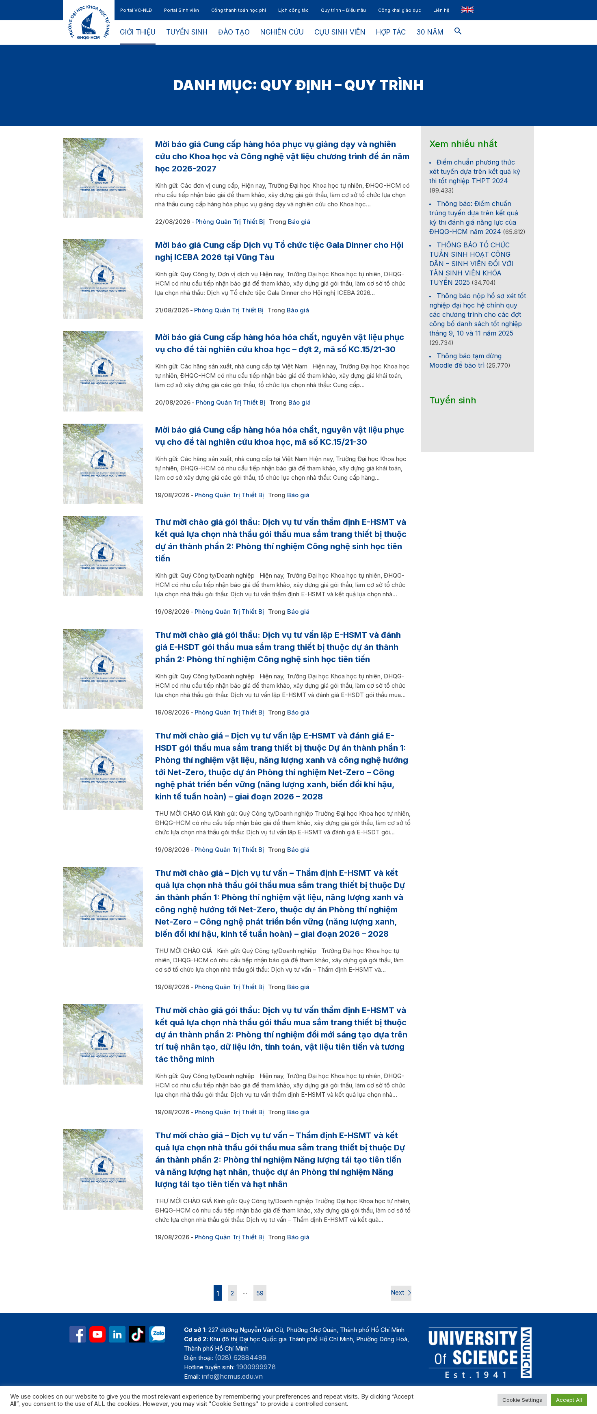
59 (260, 1293)
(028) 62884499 (240, 1357)
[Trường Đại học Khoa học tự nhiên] (117, 1334)
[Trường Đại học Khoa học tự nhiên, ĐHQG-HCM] (97, 1334)
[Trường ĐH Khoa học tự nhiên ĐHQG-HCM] (77, 1334)
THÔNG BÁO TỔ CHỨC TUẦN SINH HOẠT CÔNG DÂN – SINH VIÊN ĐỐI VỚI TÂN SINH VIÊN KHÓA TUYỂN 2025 (471, 263)
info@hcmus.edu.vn (232, 1376)
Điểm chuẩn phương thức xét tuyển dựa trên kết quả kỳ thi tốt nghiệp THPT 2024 (474, 171)
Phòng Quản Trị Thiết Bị (230, 221)
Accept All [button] (569, 1400)
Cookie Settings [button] (522, 1400)
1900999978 (256, 1367)
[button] (458, 32)
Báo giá (299, 221)
